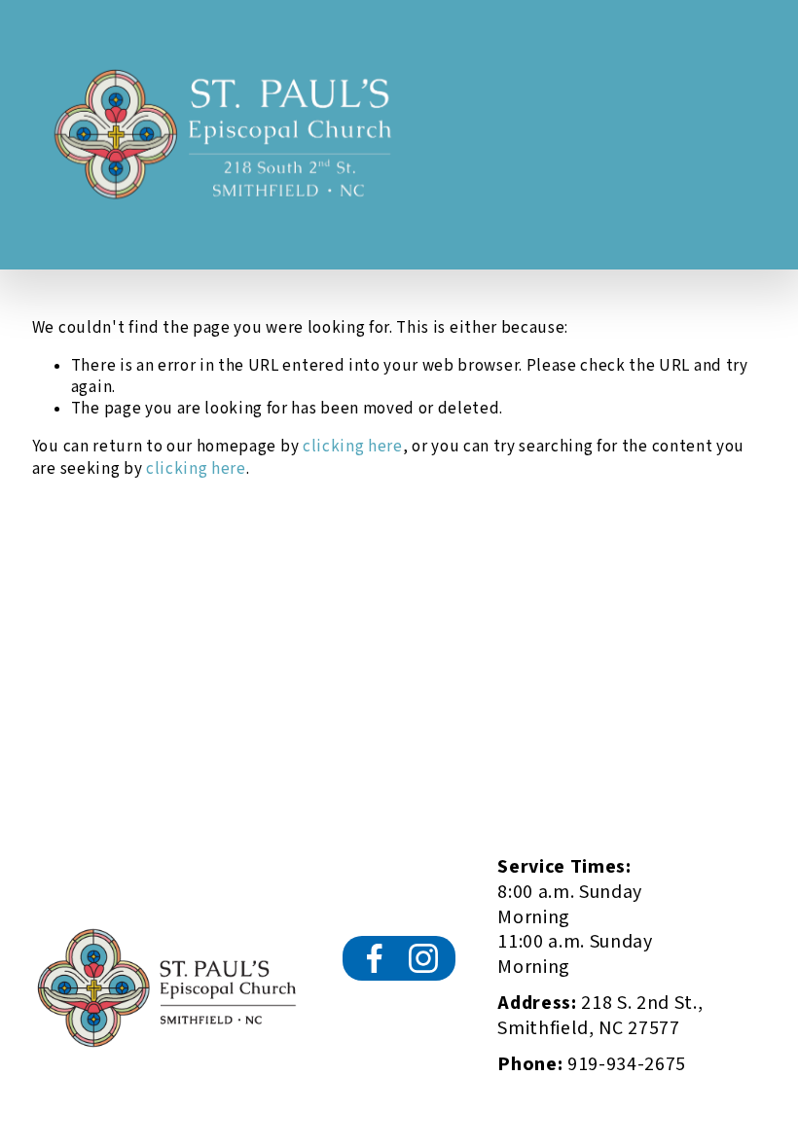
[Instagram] (423, 958)
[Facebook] (374, 958)
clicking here (353, 446)
